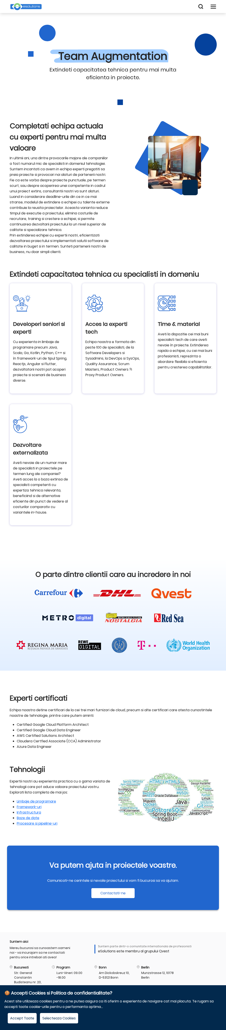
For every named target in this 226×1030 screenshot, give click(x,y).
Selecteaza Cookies (59, 1018)
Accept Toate (22, 1018)
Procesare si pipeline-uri (37, 823)
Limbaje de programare (36, 801)
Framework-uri (29, 806)
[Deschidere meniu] (213, 6)
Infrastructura (29, 812)
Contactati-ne (113, 893)
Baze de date (28, 817)
